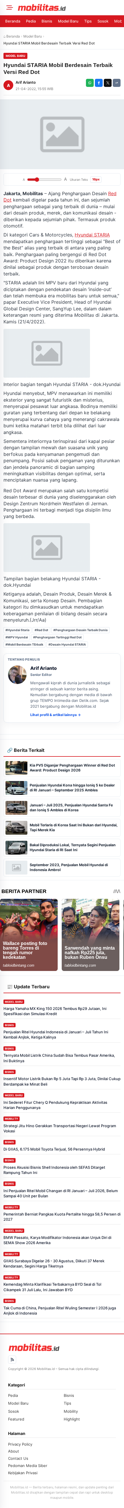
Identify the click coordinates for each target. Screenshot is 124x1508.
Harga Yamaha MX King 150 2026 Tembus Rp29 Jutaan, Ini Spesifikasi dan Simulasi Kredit (54, 1011)
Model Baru (68, 21)
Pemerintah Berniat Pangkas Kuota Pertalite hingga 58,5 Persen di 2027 (62, 1217)
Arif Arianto (26, 82)
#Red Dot (41, 630)
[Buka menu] (8, 7)
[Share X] (108, 83)
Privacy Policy (20, 1444)
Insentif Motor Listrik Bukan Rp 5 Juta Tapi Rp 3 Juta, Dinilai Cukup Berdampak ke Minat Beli (62, 1081)
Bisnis (47, 21)
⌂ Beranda (11, 36)
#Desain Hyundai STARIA (67, 644)
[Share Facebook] (99, 83)
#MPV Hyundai (16, 637)
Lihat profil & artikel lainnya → (55, 715)
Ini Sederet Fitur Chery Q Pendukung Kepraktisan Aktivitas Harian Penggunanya (55, 1105)
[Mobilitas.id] (69, 7)
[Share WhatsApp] (90, 83)
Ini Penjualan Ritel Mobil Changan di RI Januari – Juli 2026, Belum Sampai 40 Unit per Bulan (60, 1193)
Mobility (11, 1118)
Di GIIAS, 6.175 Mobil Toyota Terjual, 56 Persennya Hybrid (54, 1149)
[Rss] (12, 1360)
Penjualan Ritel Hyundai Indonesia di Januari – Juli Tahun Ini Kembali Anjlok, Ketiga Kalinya (55, 1034)
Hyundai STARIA (92, 235)
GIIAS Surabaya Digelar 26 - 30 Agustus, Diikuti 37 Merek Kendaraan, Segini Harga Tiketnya (53, 1263)
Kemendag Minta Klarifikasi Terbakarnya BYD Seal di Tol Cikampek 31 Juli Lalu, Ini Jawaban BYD (52, 1287)
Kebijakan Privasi (22, 1472)
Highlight (72, 1419)
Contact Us (18, 1458)
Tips (88, 21)
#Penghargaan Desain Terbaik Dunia (80, 630)
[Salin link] (117, 83)
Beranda (12, 21)
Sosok (102, 21)
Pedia (31, 21)
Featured (16, 1419)
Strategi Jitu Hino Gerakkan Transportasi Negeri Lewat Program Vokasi (59, 1128)
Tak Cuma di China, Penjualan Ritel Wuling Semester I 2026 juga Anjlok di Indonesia (59, 1310)
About (13, 1451)
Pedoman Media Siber (27, 1465)
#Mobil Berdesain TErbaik (24, 644)
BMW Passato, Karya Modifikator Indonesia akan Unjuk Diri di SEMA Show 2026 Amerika (57, 1240)
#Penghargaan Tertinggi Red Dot (57, 637)
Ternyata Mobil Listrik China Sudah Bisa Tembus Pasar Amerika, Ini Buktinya (59, 1058)
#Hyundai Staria (17, 630)
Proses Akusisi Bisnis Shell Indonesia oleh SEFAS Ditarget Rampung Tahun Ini (54, 1170)
